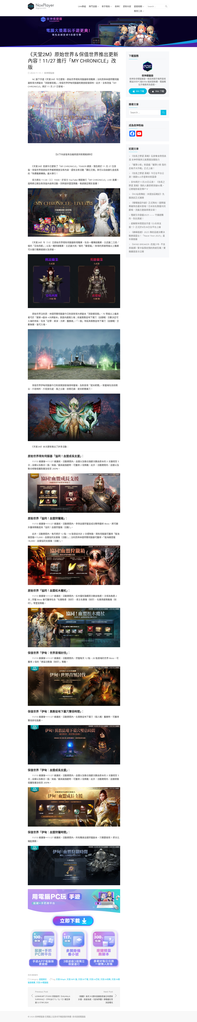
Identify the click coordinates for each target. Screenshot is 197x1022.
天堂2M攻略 (105, 979)
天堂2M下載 (83, 979)
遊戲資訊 (43, 979)
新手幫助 (106, 6)
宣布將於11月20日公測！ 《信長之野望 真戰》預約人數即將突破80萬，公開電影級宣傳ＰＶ (147, 185)
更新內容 (127, 6)
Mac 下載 (159, 91)
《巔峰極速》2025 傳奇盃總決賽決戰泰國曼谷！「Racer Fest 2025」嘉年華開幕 (147, 236)
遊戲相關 (138, 6)
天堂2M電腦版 (42, 982)
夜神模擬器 (49, 73)
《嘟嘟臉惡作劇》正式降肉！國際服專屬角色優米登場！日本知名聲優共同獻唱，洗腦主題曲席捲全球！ (147, 206)
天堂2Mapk (61, 979)
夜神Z (117, 6)
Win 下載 (140, 91)
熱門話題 (93, 6)
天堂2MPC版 (72, 979)
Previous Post (52, 997)
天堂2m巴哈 (94, 979)
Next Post (95, 997)
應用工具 (138, 11)
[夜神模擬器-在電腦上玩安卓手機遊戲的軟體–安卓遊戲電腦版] (98, 31)
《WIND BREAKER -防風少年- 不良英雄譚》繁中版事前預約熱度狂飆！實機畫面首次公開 (147, 248)
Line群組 (82, 6)
